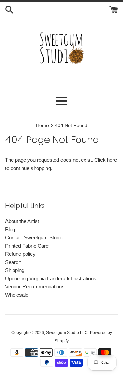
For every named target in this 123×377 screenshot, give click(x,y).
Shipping (14, 270)
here (112, 160)
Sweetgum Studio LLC (67, 332)
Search (13, 262)
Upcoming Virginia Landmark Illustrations (50, 278)
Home (42, 125)
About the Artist (22, 221)
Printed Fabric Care (27, 246)
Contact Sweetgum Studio (34, 237)
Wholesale (16, 295)
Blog (10, 229)
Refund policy (20, 254)
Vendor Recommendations (35, 286)
